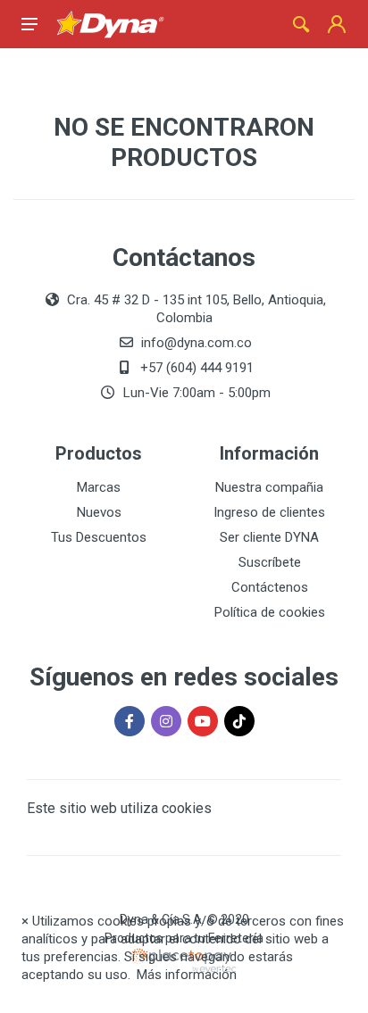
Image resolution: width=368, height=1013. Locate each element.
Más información (187, 975)
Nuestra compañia (269, 487)
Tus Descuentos (98, 537)
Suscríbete (269, 562)
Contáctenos (269, 587)
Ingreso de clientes (269, 512)
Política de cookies (269, 612)
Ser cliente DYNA (269, 537)
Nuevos (99, 512)
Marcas (99, 487)
